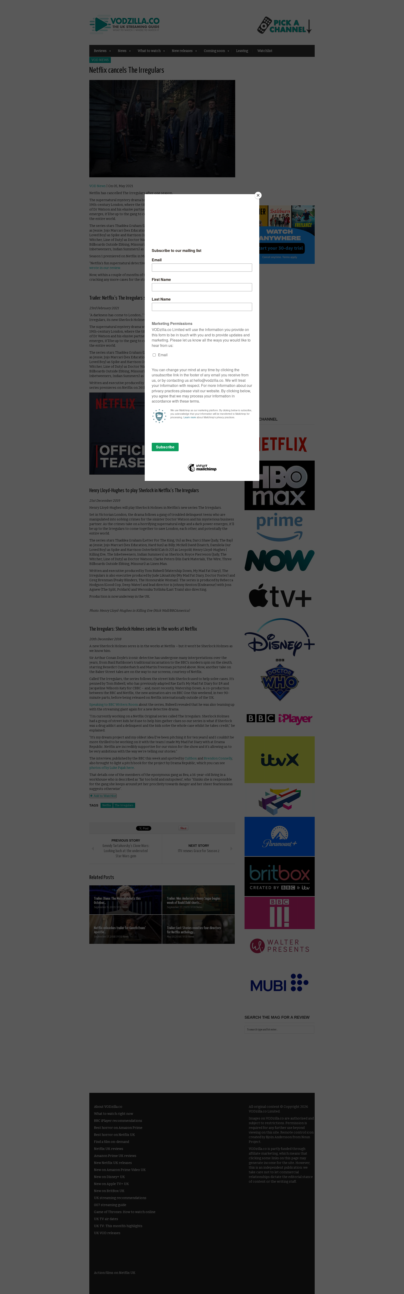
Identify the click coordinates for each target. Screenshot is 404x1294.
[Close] (258, 195)
